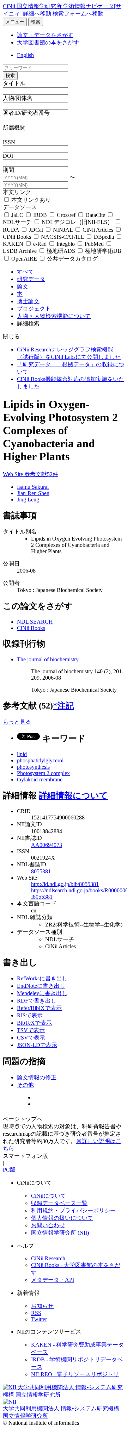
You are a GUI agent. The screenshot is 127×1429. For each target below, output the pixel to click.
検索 (35, 21)
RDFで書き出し (36, 1001)
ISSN (9, 142)
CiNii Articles (98, 230)
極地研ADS (61, 251)
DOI (8, 156)
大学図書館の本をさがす (48, 42)
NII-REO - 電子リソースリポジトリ (75, 1374)
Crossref (66, 215)
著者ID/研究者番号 (26, 113)
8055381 (41, 871)
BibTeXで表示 (34, 1023)
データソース (20, 207)
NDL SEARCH (35, 622)
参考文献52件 (41, 474)
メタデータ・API (52, 1280)
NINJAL (63, 230)
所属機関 (14, 128)
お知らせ (42, 1306)
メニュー (15, 21)
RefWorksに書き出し (42, 978)
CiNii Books (31, 628)
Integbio (65, 244)
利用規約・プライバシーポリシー (73, 1210)
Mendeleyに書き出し (42, 993)
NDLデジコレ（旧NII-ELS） (77, 222)
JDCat (36, 230)
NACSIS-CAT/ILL (62, 237)
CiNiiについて (48, 1196)
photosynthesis (33, 767)
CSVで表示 (31, 1038)
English (25, 55)
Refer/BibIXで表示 (39, 1008)
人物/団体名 (17, 98)
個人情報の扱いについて (62, 1218)
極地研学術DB (102, 251)
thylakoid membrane (39, 779)
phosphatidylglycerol (40, 760)
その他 (25, 1085)
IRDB (40, 215)
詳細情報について (73, 795)
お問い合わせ (48, 1225)
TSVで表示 (31, 1030)
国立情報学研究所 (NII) (60, 1233)
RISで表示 (30, 1015)
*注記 (63, 705)
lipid (22, 754)
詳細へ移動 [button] (37, 14)
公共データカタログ (72, 259)
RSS (36, 1313)
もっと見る (17, 722)
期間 (8, 170)
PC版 (9, 1170)
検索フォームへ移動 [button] (78, 14)
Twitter (39, 1319)
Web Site (13, 474)
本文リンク (17, 192)
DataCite (95, 215)
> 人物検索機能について (60, 316)
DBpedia (103, 237)
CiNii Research (48, 1258)
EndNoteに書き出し (41, 986)
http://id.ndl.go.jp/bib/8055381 (65, 884)
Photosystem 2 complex (43, 773)
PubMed (94, 244)
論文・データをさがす (45, 35)
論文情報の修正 (36, 1077)
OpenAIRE (24, 259)
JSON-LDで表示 (37, 1045)
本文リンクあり (30, 200)
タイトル (14, 83)
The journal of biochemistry (48, 659)
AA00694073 (46, 845)
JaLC (17, 215)
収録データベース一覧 (59, 1203)
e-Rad (40, 244)
